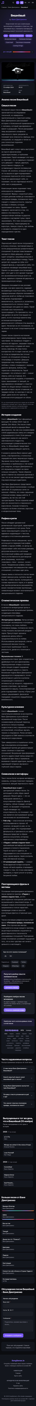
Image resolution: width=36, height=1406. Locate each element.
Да (5, 956)
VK (23, 966)
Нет (11, 956)
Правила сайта (18, 1386)
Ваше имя (6, 1302)
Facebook (15, 962)
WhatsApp (15, 966)
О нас (18, 1383)
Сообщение (7, 1318)
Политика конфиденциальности (18, 1388)
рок (6, 35)
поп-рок (28, 35)
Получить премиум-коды (14, 1010)
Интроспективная (10, 39)
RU (22, 2)
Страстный (9, 42)
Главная (4, 7)
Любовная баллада (25, 39)
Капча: (8, 1310)
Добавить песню (11, 987)
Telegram (6, 966)
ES (25, 2)
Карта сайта (18, 1376)
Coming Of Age (18, 45)
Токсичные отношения (23, 42)
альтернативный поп (16, 35)
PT (29, 2)
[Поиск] (13, 2)
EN (33, 2)
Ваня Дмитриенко (14, 7)
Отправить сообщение (13, 1335)
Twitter (23, 962)
